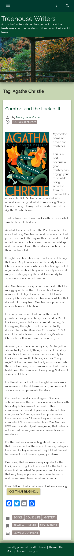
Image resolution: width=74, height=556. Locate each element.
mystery (50, 517)
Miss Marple (49, 525)
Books (17, 517)
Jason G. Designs (27, 551)
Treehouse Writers (28, 18)
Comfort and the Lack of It (32, 108)
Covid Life (33, 517)
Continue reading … (24, 492)
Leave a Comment (26, 532)
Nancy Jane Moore (27, 117)
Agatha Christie (25, 525)
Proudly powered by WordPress (27, 547)
